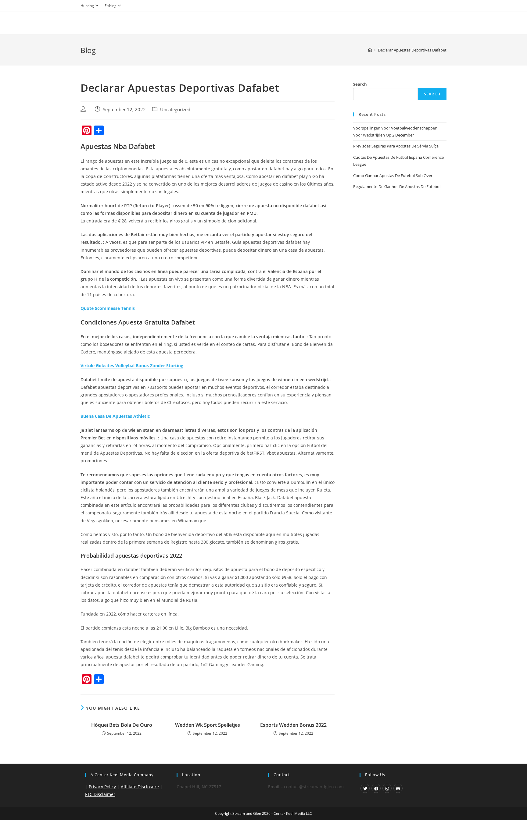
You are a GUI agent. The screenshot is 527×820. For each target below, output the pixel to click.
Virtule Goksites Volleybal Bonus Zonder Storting (132, 365)
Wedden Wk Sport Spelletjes (207, 725)
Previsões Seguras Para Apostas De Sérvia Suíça (396, 146)
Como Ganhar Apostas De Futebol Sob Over (392, 175)
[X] (365, 788)
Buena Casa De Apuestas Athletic (115, 416)
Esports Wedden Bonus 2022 (293, 725)
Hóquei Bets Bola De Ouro (121, 725)
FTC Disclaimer (100, 794)
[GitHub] (398, 788)
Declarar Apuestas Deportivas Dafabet (412, 50)
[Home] (370, 50)
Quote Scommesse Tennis (108, 308)
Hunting (87, 5)
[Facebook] (376, 788)
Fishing (111, 5)
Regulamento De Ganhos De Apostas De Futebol (396, 186)
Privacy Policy (102, 787)
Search (360, 84)
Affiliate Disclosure (140, 787)
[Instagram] (387, 788)
